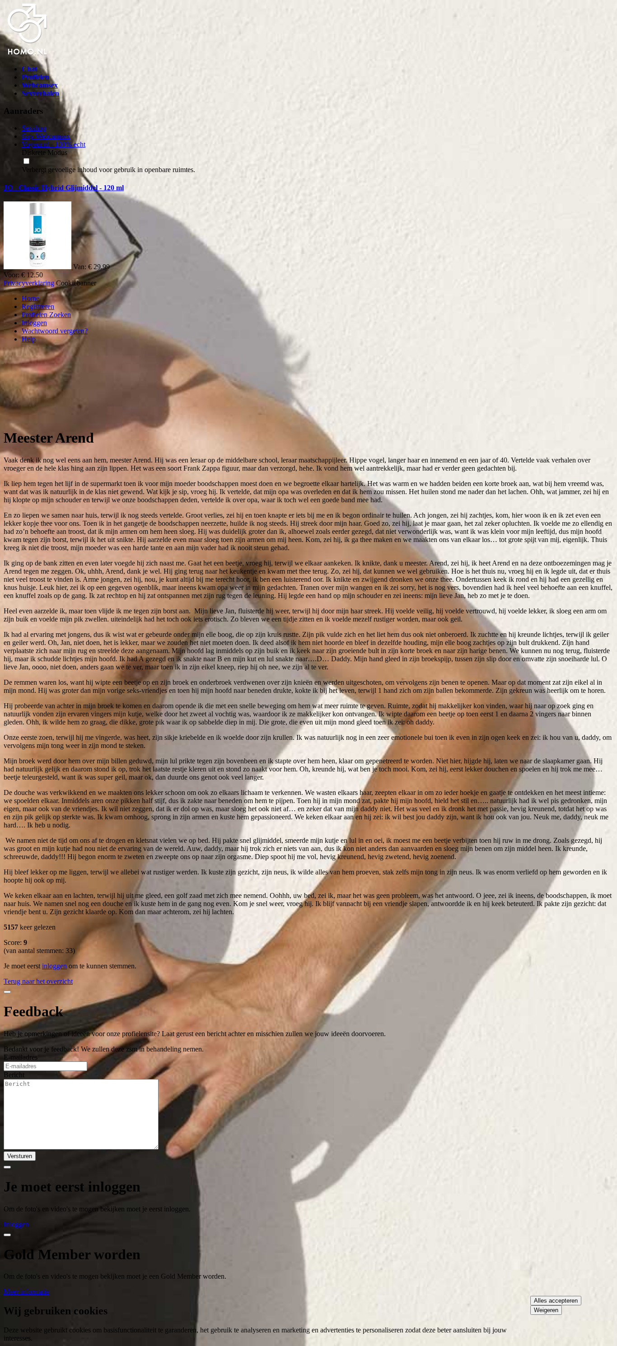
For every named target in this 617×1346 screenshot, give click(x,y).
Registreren (38, 306)
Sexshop (34, 128)
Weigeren (546, 1310)
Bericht (14, 1075)
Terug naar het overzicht (38, 981)
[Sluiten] (7, 992)
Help (29, 339)
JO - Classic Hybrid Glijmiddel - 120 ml (64, 188)
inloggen (54, 966)
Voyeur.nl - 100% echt (53, 144)
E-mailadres (20, 1057)
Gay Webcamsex (46, 136)
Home (30, 298)
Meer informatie (26, 1291)
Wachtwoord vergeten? (55, 331)
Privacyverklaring (29, 283)
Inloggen (34, 323)
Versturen (19, 1156)
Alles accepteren (556, 1300)
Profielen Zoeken (46, 314)
